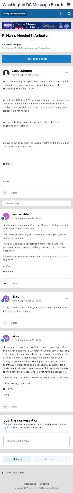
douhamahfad (21, 214)
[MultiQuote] (5, 192)
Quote (14, 192)
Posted (26, 74)
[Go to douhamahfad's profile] (6, 216)
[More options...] (66, 73)
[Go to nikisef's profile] (6, 298)
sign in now (9, 427)
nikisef (16, 296)
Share (18, 459)
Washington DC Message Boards (33, 4)
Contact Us (30, 483)
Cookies (44, 483)
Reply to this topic (36, 58)
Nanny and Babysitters (38, 48)
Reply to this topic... (20, 440)
